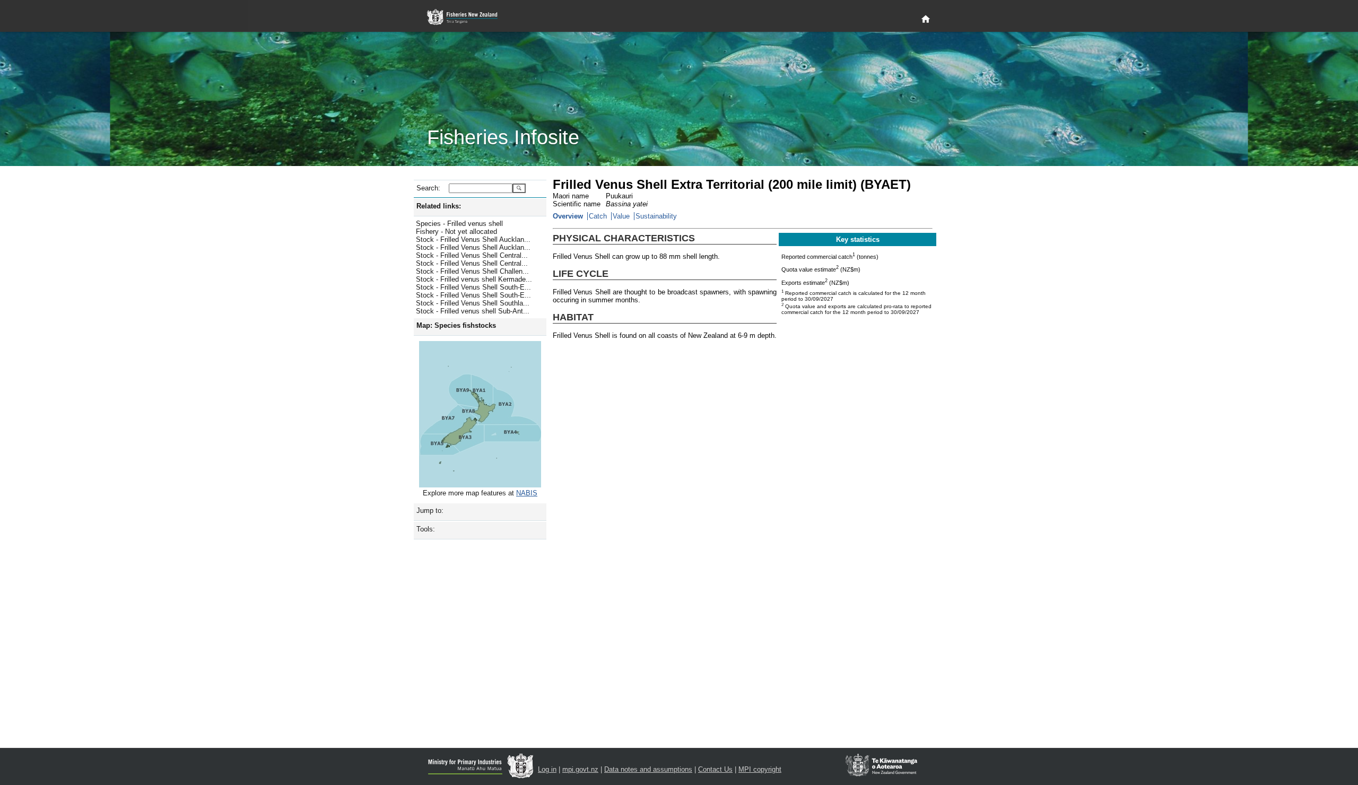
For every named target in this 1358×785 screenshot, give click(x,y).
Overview (568, 216)
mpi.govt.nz (580, 769)
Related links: (438, 206)
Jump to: (429, 510)
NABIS (526, 493)
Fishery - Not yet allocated (456, 231)
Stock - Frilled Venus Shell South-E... (473, 287)
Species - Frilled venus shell (459, 224)
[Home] (925, 19)
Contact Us (715, 769)
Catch (598, 216)
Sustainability (656, 216)
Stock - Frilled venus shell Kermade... (474, 279)
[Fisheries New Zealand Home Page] (468, 17)
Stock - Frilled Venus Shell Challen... (472, 271)
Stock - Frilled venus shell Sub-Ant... (472, 311)
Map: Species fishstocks (456, 325)
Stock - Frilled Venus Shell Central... (472, 255)
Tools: (425, 529)
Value (621, 216)
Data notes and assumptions (648, 769)
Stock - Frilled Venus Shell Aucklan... (473, 239)
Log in (547, 769)
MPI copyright (759, 769)
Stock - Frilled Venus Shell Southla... (472, 303)
